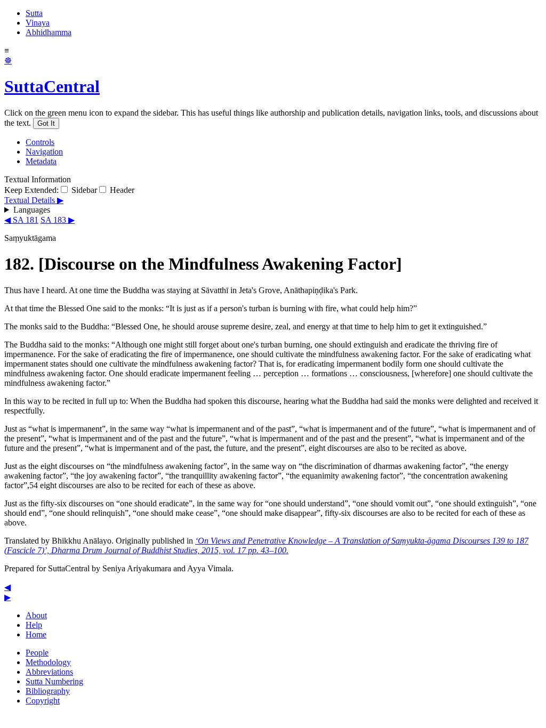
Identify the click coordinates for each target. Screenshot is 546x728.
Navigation (44, 151)
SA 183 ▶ (58, 219)
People (37, 652)
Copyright (43, 700)
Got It (46, 123)
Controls (40, 142)
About (36, 615)
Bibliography (48, 690)
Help (34, 624)
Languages (31, 209)
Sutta (34, 13)
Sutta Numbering (54, 681)
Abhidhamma (48, 32)
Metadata (41, 161)
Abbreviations (49, 671)
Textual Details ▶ (33, 200)
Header (121, 190)
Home (36, 634)
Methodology (48, 662)
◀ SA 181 (21, 219)
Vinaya (38, 22)
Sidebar (83, 190)
